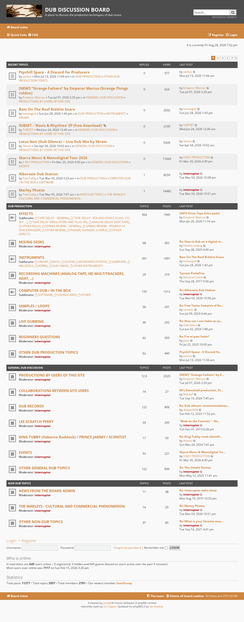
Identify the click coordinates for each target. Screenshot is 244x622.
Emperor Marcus (34, 97)
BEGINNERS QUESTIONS (39, 336)
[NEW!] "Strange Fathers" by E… (201, 375)
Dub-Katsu (190, 325)
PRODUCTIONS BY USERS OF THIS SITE (44, 101)
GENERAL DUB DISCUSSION (104, 97)
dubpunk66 (190, 410)
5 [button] (232, 58)
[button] (236, 58)
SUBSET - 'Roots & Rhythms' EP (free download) (60, 125)
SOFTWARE (46, 182)
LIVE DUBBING (31, 321)
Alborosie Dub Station (38, 173)
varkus (27, 76)
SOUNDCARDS (67, 295)
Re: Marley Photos (192, 506)
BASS (56, 262)
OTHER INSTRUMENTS (88, 266)
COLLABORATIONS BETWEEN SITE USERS (54, 390)
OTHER (86, 295)
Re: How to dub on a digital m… (201, 242)
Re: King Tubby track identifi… (200, 437)
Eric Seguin (110, 606)
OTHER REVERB (55, 230)
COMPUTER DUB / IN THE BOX (45, 290)
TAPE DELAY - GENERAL (53, 218)
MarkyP (188, 394)
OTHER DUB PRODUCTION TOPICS (48, 352)
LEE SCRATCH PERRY (36, 421)
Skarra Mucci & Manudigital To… (202, 452)
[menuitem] (33, 35)
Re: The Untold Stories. (195, 467)
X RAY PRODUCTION (36, 162)
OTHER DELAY (31, 226)
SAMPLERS (119, 262)
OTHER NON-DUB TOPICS (41, 521)
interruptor (191, 173)
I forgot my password (127, 548)
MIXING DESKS (31, 242)
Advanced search (224, 17)
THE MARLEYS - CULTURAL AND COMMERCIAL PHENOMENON (73, 196)
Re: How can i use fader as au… (201, 321)
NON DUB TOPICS (92, 194)
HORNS (43, 266)
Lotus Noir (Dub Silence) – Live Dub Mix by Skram (63, 141)
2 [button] (218, 58)
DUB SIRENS (60, 266)
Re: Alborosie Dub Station (197, 290)
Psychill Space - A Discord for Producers (54, 72)
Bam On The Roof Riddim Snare (47, 109)
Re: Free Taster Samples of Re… (201, 306)
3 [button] (222, 58)
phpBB (107, 603)
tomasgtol (29, 114)
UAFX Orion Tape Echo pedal (199, 213)
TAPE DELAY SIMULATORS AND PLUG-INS (59, 222)
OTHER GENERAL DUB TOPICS (44, 467)
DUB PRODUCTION (88, 76)
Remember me (154, 548)
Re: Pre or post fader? (194, 336)
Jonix (186, 340)
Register (29, 540)
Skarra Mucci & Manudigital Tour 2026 (53, 157)
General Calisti (193, 277)
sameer (188, 310)
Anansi (187, 441)
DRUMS (24, 118)
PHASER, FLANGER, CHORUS (88, 230)
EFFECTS (26, 213)
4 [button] (227, 58)
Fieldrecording (192, 246)
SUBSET (28, 130)
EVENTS (24, 166)
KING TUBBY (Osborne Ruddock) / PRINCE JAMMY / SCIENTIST (72, 437)
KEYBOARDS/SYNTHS (93, 262)
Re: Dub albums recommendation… (204, 406)
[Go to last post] (194, 72)
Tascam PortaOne (191, 273)
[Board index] (25, 10)
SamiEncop (124, 583)
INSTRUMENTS (116, 114)
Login (11, 540)
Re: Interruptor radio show (198, 490)
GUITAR (69, 262)
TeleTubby (29, 178)
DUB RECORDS (31, 406)
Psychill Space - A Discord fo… (200, 352)
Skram (27, 146)
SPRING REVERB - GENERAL (63, 226)
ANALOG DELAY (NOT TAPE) (110, 222)
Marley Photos (32, 190)
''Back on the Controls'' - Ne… (199, 421)
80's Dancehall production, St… (201, 390)
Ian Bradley (156, 606)
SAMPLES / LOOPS (34, 306)
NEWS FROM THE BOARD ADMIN (47, 490)
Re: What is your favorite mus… (201, 521)
